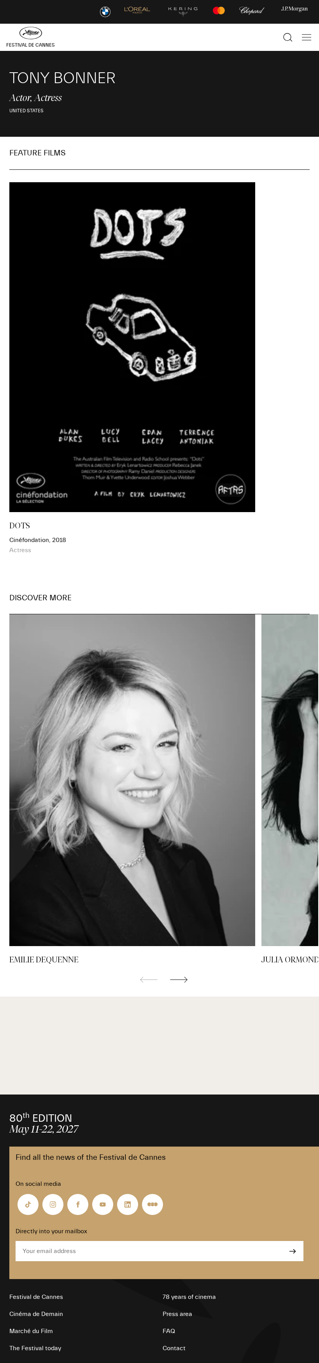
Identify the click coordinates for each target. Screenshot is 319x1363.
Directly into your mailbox (51, 1231)
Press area (177, 1314)
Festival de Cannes (36, 1296)
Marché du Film (31, 1331)
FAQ (169, 1331)
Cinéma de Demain (36, 1314)
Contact (174, 1348)
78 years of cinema (189, 1296)
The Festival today (35, 1348)
